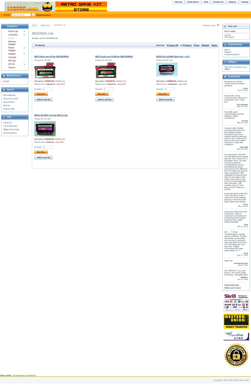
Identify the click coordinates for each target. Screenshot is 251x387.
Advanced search (43, 15)
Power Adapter (12, 49)
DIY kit (11, 64)
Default (205, 45)
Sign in (227, 50)
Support (232, 2)
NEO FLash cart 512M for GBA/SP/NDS (114, 56)
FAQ (206, 2)
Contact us (7, 123)
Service (11, 67)
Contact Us (218, 2)
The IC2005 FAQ (10, 126)
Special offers (8, 102)
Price (196, 45)
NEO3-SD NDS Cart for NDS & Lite (51, 115)
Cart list (227, 35)
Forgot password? (232, 54)
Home (34, 25)
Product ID (172, 45)
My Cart (178, 2)
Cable (11, 38)
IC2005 (6, 81)
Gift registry (229, 37)
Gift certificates (9, 95)
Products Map (9, 109)
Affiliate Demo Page (11, 129)
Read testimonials (231, 285)
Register (227, 52)
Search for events (10, 99)
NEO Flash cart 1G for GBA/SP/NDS (51, 56)
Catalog (244, 2)
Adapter (12, 54)
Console (12, 57)
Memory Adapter (12, 43)
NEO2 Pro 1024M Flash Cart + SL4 (172, 56)
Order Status (193, 2)
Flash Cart (45, 25)
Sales (214, 45)
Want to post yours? (232, 288)
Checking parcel (10, 133)
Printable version (209, 25)
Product (187, 45)
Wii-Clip (12, 61)
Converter (13, 35)
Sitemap (6, 105)
